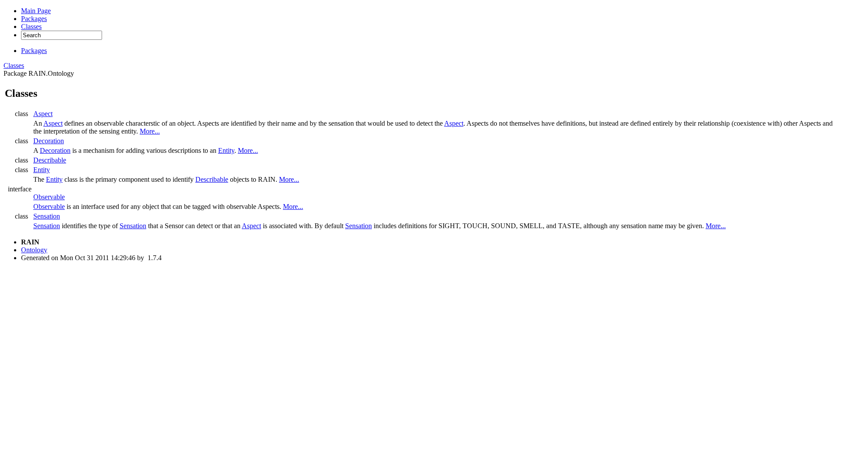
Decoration (48, 141)
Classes (14, 65)
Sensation (46, 216)
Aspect (43, 113)
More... (150, 131)
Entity (226, 150)
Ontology (34, 250)
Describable (49, 160)
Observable (49, 197)
